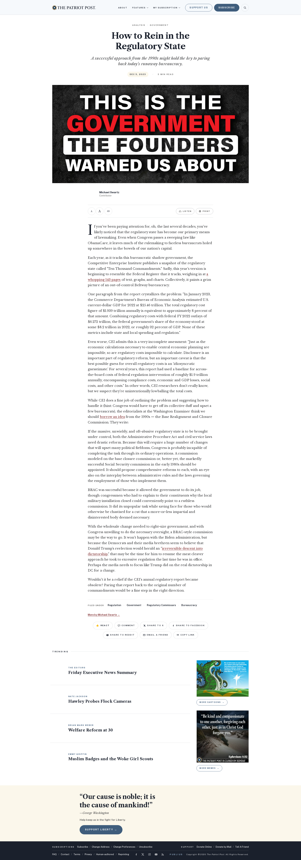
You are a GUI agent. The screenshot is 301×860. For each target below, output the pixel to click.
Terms (77, 854)
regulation (114, 605)
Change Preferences (124, 847)
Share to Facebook (190, 625)
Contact (65, 854)
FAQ (54, 854)
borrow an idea (112, 417)
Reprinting (123, 854)
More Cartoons (212, 702)
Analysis (138, 25)
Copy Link (187, 635)
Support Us (199, 7)
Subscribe (226, 7)
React (102, 625)
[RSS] (162, 854)
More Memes (209, 768)
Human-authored (105, 854)
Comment (128, 625)
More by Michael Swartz (104, 614)
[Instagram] (149, 854)
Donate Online (204, 847)
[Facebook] (136, 854)
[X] (142, 854)
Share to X (155, 625)
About (122, 7)
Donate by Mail (223, 847)
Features (139, 7)
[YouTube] (156, 854)
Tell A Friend (242, 847)
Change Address (101, 847)
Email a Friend (157, 635)
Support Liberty (101, 829)
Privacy (88, 854)
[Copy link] (108, 211)
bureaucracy (189, 605)
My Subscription (165, 7)
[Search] (245, 8)
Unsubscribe (145, 847)
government (134, 605)
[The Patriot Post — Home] (74, 7)
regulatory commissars (161, 605)
